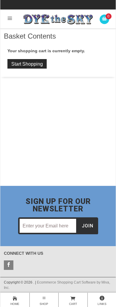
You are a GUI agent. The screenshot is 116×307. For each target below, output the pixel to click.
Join (87, 226)
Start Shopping (27, 64)
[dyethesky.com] (58, 18)
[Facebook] (8, 265)
